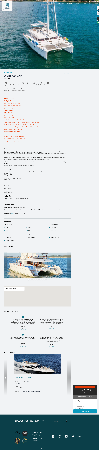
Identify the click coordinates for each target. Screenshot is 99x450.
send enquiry (85, 411)
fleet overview (8, 72)
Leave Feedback (45, 448)
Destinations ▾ (78, 3)
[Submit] (66, 421)
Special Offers (61, 3)
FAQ (90, 3)
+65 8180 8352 (94, 1)
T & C (40, 448)
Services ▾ (69, 3)
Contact (96, 3)
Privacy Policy (34, 448)
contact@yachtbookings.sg (38, 441)
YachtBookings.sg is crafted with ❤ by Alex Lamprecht (64, 448)
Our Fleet (53, 3)
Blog (85, 3)
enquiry (13, 213)
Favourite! (85, 387)
